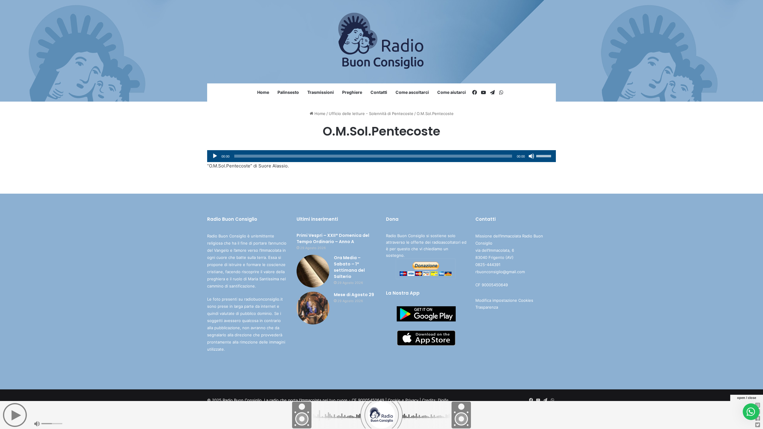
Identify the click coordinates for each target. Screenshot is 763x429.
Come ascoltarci (412, 92)
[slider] (544, 155)
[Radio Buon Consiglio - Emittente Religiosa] (381, 42)
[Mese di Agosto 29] (313, 308)
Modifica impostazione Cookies (504, 300)
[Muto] (531, 156)
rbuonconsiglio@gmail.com (500, 271)
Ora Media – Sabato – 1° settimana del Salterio (349, 267)
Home (263, 92)
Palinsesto (288, 92)
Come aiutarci (451, 92)
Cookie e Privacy (403, 400)
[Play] (215, 156)
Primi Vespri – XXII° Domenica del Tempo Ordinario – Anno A (333, 238)
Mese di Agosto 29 (354, 295)
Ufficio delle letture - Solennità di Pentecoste (371, 113)
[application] (381, 156)
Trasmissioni (320, 92)
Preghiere (352, 92)
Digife (443, 400)
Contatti (378, 92)
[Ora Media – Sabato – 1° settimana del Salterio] (313, 271)
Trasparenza (486, 307)
